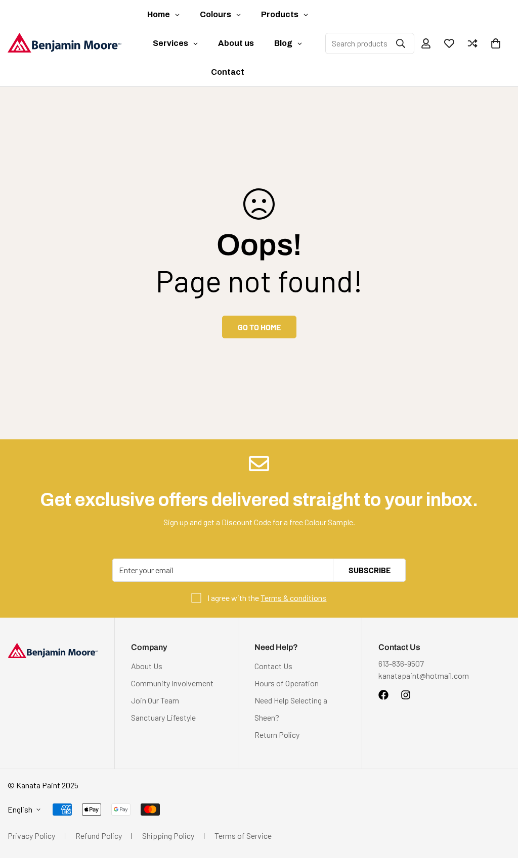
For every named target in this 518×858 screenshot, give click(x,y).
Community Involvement (172, 683)
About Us (146, 666)
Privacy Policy (31, 835)
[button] (495, 43)
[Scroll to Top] (498, 803)
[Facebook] (383, 695)
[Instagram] (406, 695)
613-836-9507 (401, 663)
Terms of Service (243, 835)
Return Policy (276, 734)
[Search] (400, 43)
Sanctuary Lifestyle (163, 717)
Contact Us (273, 666)
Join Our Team (155, 700)
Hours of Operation (286, 683)
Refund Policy (98, 835)
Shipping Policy (168, 835)
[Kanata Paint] (64, 43)
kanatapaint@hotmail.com (423, 675)
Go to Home (259, 327)
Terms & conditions (293, 597)
